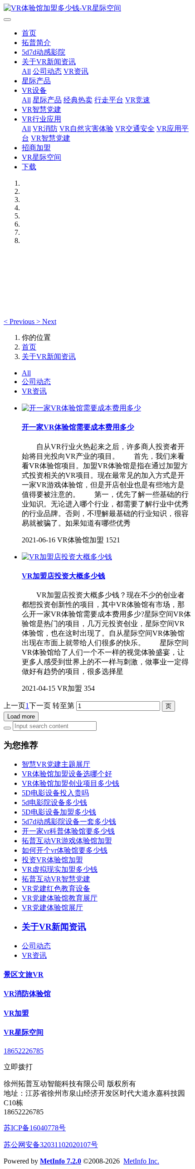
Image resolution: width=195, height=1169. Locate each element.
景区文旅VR (24, 974)
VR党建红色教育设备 (56, 888)
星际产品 (36, 81)
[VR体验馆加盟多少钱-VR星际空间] (97, 8)
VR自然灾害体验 (86, 128)
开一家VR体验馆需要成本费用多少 (78, 427)
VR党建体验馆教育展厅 (60, 898)
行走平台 (108, 100)
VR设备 (34, 90)
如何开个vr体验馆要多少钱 (64, 850)
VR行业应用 (41, 119)
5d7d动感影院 (43, 52)
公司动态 (47, 71)
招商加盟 (36, 148)
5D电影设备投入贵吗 (55, 793)
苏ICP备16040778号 (35, 1128)
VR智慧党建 (41, 109)
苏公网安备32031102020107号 (51, 1145)
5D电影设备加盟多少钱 (59, 812)
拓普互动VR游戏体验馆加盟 (67, 841)
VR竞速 (137, 100)
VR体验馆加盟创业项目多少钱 (70, 783)
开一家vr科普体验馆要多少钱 (68, 831)
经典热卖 (78, 100)
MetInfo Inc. (141, 1161)
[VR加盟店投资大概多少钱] (67, 557)
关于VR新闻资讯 (49, 62)
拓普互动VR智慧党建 (56, 879)
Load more (21, 716)
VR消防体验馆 (27, 993)
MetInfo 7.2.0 (60, 1161)
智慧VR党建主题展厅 (56, 764)
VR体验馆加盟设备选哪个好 (67, 774)
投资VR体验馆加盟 (52, 860)
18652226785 (24, 1051)
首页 (29, 33)
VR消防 (45, 128)
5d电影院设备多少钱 (54, 802)
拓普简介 (36, 42)
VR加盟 (16, 1013)
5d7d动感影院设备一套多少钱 (69, 821)
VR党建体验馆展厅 (52, 907)
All (26, 71)
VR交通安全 (135, 128)
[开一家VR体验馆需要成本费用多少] (81, 408)
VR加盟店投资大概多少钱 (63, 576)
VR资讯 (75, 71)
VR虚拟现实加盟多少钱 (60, 869)
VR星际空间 (41, 157)
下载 (29, 167)
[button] (20, 321)
